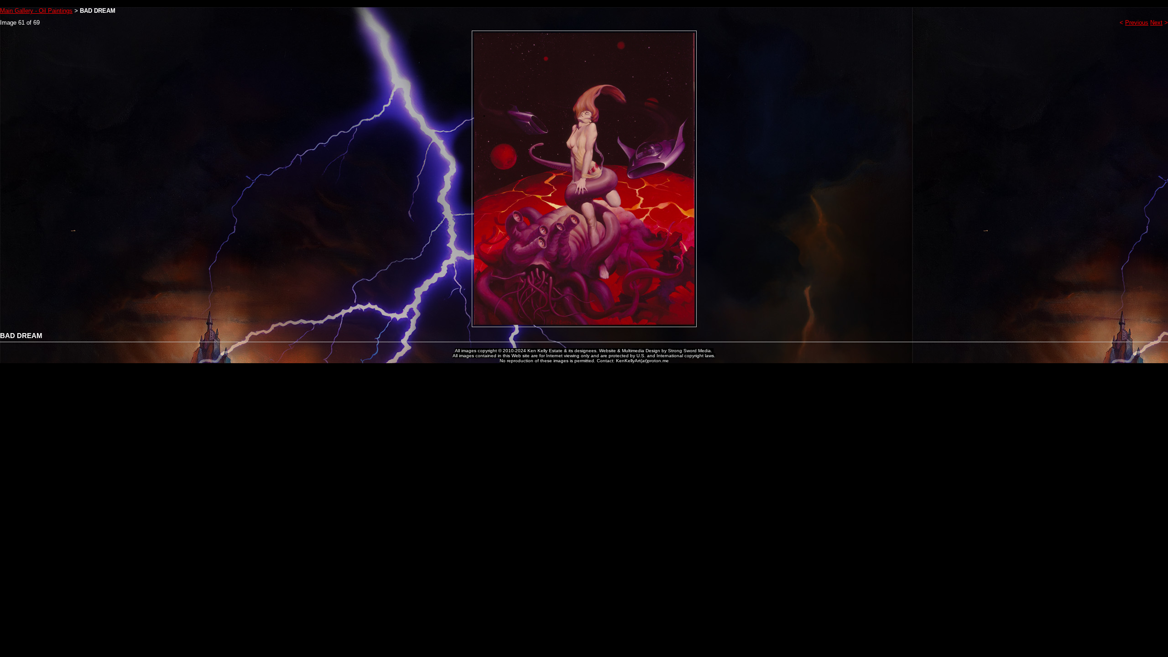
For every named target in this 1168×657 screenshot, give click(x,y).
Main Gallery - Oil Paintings (36, 10)
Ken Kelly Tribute (584, 3)
